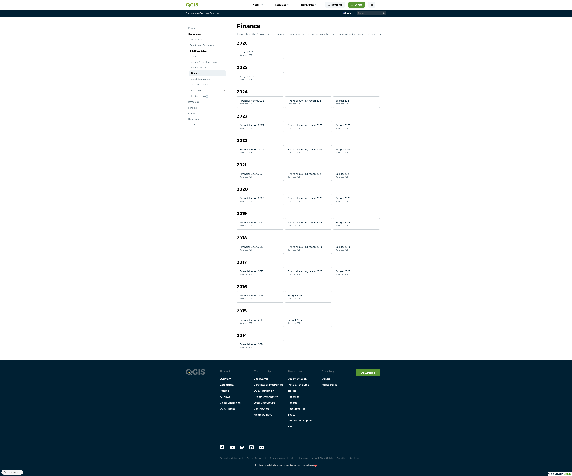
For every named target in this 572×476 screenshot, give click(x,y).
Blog (290, 426)
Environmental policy (283, 458)
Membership (329, 385)
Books (291, 414)
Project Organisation (200, 79)
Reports (292, 403)
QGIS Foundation (198, 51)
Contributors (196, 90)
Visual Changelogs (231, 403)
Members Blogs (198, 96)
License (303, 458)
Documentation (297, 379)
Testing (292, 391)
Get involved (196, 40)
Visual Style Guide (322, 458)
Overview (225, 379)
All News (225, 397)
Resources (193, 102)
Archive (192, 125)
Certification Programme (202, 45)
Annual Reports (199, 68)
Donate (326, 379)
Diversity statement (231, 458)
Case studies (227, 385)
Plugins (224, 391)
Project (191, 28)
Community (194, 34)
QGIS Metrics (227, 408)
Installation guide (298, 385)
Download (193, 119)
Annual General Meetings (204, 62)
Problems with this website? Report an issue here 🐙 (286, 465)
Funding (192, 108)
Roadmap (294, 397)
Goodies (192, 113)
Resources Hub (297, 408)
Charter (195, 57)
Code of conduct (256, 458)
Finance (195, 73)
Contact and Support (300, 420)
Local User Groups (199, 85)
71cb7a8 (567, 474)
